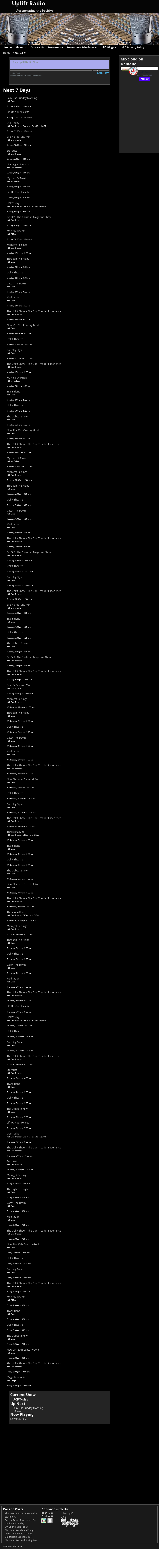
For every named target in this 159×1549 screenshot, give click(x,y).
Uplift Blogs (107, 47)
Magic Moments (16, 231)
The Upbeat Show (17, 416)
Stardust (12, 150)
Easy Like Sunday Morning (22, 98)
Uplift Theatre (15, 272)
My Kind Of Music (17, 178)
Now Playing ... (18, 1418)
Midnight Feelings (17, 244)
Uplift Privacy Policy (132, 47)
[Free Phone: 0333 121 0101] (42, 1516)
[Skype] (52, 1513)
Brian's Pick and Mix (18, 136)
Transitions (13, 391)
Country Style (15, 350)
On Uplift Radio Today (16, 1526)
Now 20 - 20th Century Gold (23, 1244)
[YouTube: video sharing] (52, 1516)
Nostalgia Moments (18, 164)
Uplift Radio (16, 1546)
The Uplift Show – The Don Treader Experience (34, 311)
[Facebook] (42, 1513)
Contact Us (37, 47)
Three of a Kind (16, 831)
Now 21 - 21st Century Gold (23, 325)
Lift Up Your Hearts (18, 112)
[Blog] (46, 1516)
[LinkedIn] (49, 1513)
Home (8, 47)
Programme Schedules (80, 47)
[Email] (49, 1516)
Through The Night (18, 258)
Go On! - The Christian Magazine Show (29, 217)
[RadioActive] (50, 1523)
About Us (21, 47)
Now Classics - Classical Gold (23, 779)
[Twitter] (46, 1513)
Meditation (13, 297)
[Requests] (44, 1523)
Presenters (54, 47)
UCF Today (13, 123)
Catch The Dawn (16, 283)
